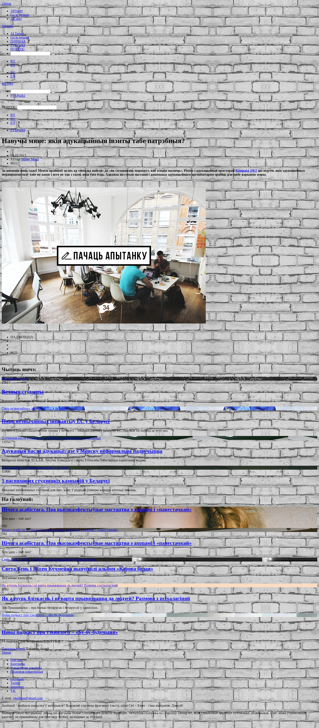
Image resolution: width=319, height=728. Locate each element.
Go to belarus (19, 15)
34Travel (16, 11)
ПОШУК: (17, 49)
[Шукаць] (53, 54)
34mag (6, 3)
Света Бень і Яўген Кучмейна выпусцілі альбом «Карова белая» (49, 559)
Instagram (17, 687)
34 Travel (16, 33)
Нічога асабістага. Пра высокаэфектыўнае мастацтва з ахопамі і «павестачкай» (97, 509)
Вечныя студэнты (15, 378)
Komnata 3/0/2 (246, 170)
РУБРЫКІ (17, 45)
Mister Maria (30, 159)
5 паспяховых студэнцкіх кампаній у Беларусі (35, 467)
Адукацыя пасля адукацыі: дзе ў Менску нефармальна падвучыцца (51, 438)
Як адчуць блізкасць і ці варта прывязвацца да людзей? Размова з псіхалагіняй (60, 585)
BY (12, 115)
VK (13, 691)
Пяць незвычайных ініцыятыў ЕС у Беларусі (35, 408)
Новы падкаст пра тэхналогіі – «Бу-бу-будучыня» (38, 615)
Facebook (17, 679)
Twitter (15, 683)
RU (12, 61)
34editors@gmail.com (28, 698)
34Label (16, 19)
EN (12, 65)
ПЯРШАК (18, 41)
